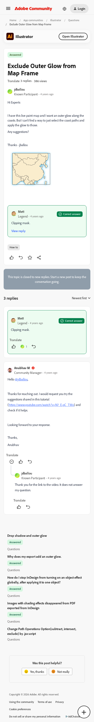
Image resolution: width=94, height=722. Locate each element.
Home (13, 20)
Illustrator (55, 20)
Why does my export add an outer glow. (34, 556)
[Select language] (64, 8)
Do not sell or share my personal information (34, 716)
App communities (33, 20)
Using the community (21, 702)
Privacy (59, 702)
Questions (73, 20)
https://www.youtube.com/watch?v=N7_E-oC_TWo (41, 405)
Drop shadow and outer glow (27, 535)
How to (14, 247)
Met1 (21, 211)
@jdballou (21, 379)
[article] (47, 332)
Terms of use (45, 702)
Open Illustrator (73, 36)
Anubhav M (22, 368)
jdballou (19, 89)
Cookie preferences (20, 709)
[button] (8, 10)
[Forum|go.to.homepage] (33, 8)
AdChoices (74, 716)
